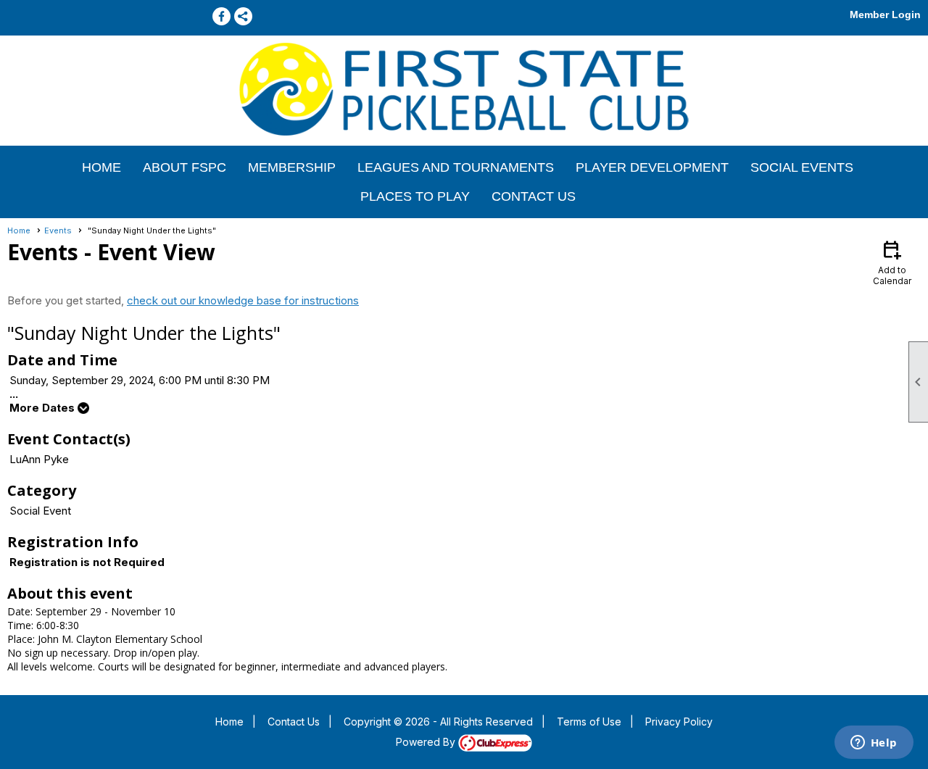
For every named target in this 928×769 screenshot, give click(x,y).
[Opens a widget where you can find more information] (874, 744)
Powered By (427, 742)
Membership (292, 167)
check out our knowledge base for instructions (243, 300)
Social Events (801, 167)
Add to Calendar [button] (892, 262)
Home (101, 167)
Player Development (652, 167)
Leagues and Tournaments (455, 167)
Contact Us (534, 196)
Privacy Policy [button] (679, 721)
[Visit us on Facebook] (221, 16)
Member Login (885, 14)
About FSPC (184, 167)
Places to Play (415, 196)
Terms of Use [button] (589, 721)
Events (58, 230)
